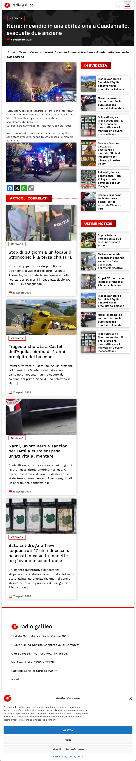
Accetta (68, 730)
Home (10, 52)
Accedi (15, 679)
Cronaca (16, 18)
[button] (130, 698)
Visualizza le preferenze (68, 749)
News (22, 52)
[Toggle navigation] (127, 5)
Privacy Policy (76, 756)
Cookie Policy (60, 756)
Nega (68, 739)
